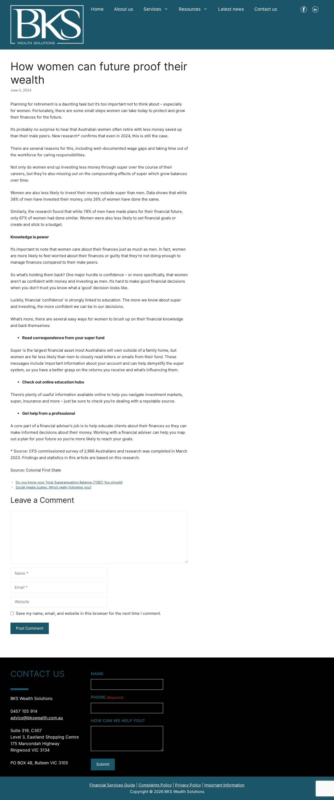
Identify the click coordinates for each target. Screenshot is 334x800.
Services (152, 9)
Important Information (224, 785)
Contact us (265, 9)
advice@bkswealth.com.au (36, 717)
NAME (97, 673)
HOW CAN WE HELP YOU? (118, 720)
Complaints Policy (155, 785)
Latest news (231, 9)
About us (123, 9)
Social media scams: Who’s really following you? (53, 487)
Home (97, 9)
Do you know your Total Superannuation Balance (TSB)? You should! (69, 482)
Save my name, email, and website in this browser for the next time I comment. (88, 613)
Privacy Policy (188, 785)
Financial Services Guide (112, 785)
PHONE (107, 697)
